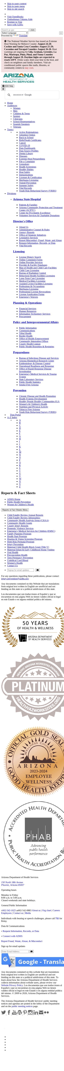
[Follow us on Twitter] (4, 1014)
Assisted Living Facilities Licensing (36, 283)
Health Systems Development (33, 399)
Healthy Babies (26, 169)
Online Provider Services (31, 262)
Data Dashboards (27, 148)
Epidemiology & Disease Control (34, 363)
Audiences (12, 105)
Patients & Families (28, 205)
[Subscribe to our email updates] (41, 1014)
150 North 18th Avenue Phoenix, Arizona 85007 (12, 883)
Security (11, 1047)
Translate (23, 35)
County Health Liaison (29, 344)
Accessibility (13, 1042)
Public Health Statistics (30, 382)
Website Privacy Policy (12, 985)
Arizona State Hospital (27, 199)
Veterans (17, 127)
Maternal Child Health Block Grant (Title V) (28, 547)
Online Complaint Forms (30, 259)
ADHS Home (13, 499)
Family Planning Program (19, 533)
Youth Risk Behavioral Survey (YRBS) (37, 191)
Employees (6, 913)
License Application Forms (31, 294)
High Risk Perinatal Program (20, 541)
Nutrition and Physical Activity (33, 407)
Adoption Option (27, 135)
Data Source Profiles (28, 151)
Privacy (10, 1039)
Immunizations (26, 175)
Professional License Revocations (35, 291)
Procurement (25, 316)
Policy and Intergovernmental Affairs (35, 322)
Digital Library (26, 153)
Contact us (18, 913)
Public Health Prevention (19, 502)
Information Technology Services (34, 314)
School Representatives (24, 121)
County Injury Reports (17, 525)
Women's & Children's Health (33, 404)
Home (10, 103)
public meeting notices (22, 1006)
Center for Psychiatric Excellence (34, 213)
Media (28, 913)
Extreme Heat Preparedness (32, 159)
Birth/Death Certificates (30, 140)
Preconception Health (17, 555)
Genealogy (24, 164)
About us (36, 910)
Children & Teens (21, 113)
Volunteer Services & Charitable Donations (39, 215)
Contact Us (12, 565)
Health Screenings (27, 167)
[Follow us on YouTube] (14, 1014)
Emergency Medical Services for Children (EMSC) (31, 531)
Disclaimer (12, 1044)
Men (15, 111)
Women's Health (15, 563)
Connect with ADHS (12, 936)
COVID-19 (24, 145)
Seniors (16, 116)
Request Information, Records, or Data (37, 243)
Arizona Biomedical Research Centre (36, 361)
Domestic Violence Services (20, 528)
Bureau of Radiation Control (32, 273)
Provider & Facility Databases (33, 265)
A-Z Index (12, 417)
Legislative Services (28, 237)
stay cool (29, 68)
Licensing (19, 251)
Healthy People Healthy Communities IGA (39, 401)
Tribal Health (25, 333)
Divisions (11, 193)
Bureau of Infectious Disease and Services (39, 358)
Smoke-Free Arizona (29, 384)
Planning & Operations (27, 302)
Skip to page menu (16, 6)
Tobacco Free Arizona (29, 409)
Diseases (23, 156)
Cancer (22, 143)
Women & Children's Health (20, 504)
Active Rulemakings (28, 132)
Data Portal (15, 415)
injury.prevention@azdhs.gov (15, 578)
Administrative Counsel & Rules (34, 229)
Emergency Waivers (28, 297)
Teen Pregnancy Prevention (20, 557)
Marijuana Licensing (28, 180)
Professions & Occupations (32, 286)
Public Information (28, 328)
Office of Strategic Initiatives (32, 235)
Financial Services (27, 308)
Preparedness (21, 352)
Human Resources (27, 311)
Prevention (19, 390)
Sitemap (11, 1050)
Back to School (26, 137)
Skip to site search (15, 9)
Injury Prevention (15, 544)
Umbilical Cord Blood (17, 560)
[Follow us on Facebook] (9, 1014)
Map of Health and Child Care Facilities (38, 267)
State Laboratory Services (31, 379)
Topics (10, 129)
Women (16, 108)
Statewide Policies (15, 1036)
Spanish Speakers (21, 124)
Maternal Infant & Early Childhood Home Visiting (30, 549)
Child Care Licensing (29, 270)
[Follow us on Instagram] (30, 1014)
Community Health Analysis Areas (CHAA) (28, 520)
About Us (23, 227)
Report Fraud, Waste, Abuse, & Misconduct (21, 941)
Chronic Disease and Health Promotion (37, 396)
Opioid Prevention (27, 183)
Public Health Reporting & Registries (36, 346)
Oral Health (12, 552)
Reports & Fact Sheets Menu (15, 510)
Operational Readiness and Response (36, 366)
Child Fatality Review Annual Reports (25, 515)
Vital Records (25, 188)
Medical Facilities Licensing (32, 281)
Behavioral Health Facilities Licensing (37, 275)
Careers (56, 910)
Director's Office (23, 221)
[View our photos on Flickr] (46, 1014)
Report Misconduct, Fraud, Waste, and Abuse (40, 240)
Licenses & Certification (30, 177)
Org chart (46, 910)
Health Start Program (17, 536)
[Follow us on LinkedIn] (36, 1014)
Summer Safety (26, 185)
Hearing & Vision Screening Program (24, 539)
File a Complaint (27, 161)
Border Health (25, 336)
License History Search (30, 257)
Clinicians (17, 119)
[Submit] (37, 570)
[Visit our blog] (20, 1014)
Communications (27, 330)
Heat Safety (24, 172)
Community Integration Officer (33, 341)
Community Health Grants (19, 523)
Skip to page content (16, 3)
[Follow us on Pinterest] (25, 1014)
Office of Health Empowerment (34, 338)
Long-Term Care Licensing (32, 278)
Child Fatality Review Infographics (23, 517)
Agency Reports (26, 232)
